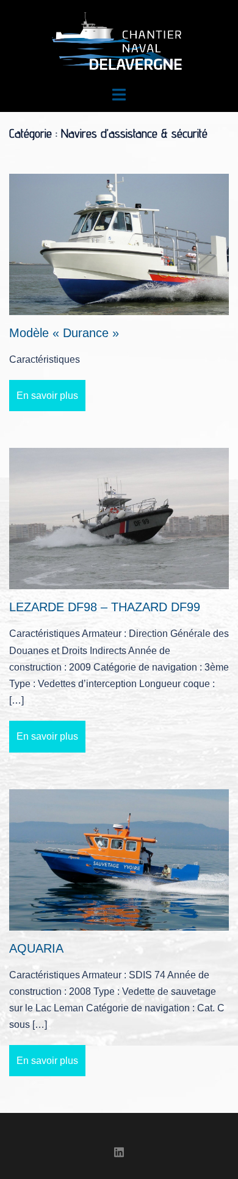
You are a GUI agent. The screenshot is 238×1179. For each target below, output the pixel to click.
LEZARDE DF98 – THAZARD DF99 (104, 607)
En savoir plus (47, 395)
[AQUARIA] (119, 859)
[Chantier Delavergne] (119, 42)
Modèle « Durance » (64, 333)
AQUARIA (36, 948)
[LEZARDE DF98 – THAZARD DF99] (119, 518)
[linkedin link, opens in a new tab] (119, 1150)
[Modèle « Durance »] (119, 244)
